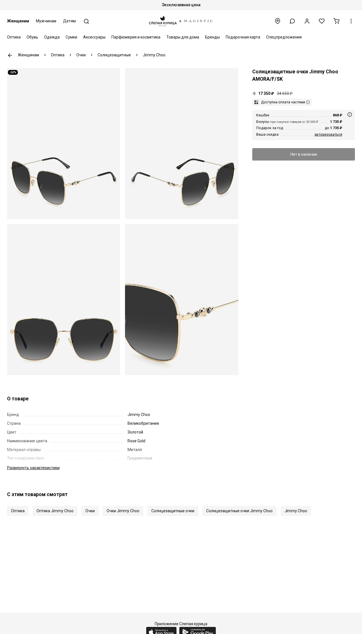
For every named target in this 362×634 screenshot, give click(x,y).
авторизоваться (328, 134)
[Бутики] (278, 21)
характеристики (33, 468)
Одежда (52, 37)
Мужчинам (46, 21)
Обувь (32, 37)
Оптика (14, 37)
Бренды (212, 37)
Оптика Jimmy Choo (55, 511)
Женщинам (18, 21)
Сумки (71, 37)
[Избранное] (322, 21)
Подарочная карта (243, 37)
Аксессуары (94, 37)
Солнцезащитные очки (172, 511)
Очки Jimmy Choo (123, 511)
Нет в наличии (303, 154)
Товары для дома (182, 37)
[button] (292, 21)
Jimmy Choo (296, 511)
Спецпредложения (284, 37)
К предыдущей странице (10, 55)
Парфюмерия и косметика (135, 37)
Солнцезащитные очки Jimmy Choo (239, 511)
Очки (90, 511)
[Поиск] (86, 21)
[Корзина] (336, 21)
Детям (69, 21)
